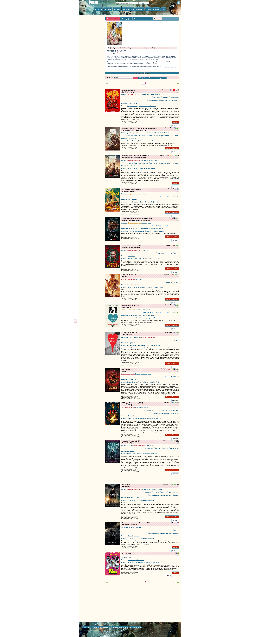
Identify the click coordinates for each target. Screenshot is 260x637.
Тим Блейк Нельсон (133, 231)
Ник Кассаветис (154, 258)
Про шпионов (174, 448)
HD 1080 (165, 97)
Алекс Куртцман (174, 495)
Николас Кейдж (132, 258)
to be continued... (173, 197)
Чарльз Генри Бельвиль (136, 560)
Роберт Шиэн (142, 562)
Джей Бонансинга (173, 100)
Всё (136, 73)
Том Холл (140, 315)
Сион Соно (131, 256)
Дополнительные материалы (131, 527)
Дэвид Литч (131, 451)
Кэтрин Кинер (131, 318)
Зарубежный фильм (133, 94)
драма (144, 194)
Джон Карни (133, 315)
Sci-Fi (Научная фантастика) (159, 135)
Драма (129, 133)
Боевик (123, 94)
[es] (174, 90)
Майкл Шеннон (145, 418)
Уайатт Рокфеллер (134, 285)
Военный (124, 194)
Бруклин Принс (159, 287)
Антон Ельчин (131, 345)
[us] (170, 90)
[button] (135, 78)
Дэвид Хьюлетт (145, 231)
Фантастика (159, 133)
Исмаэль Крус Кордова (145, 287)
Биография (125, 337)
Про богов (176, 492)
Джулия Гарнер (154, 318)
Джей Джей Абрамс (142, 345)
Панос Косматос (134, 228)
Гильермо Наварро (157, 228)
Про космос (175, 135)
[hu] (174, 155)
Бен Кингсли (151, 106)
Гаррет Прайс (132, 343)
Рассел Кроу (137, 500)
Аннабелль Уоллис (148, 500)
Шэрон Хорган (149, 315)
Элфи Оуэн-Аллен (157, 202)
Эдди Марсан (153, 454)
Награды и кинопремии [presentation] (142, 19)
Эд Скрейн (141, 141)
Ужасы (144, 223)
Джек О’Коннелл (145, 202)
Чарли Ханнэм (150, 168)
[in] (178, 553)
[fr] (171, 369)
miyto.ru (95, 3)
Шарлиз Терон (131, 454)
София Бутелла (132, 106)
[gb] (172, 90)
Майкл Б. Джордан (133, 418)
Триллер (157, 94)
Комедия (143, 94)
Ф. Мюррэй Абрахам (158, 231)
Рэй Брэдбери (174, 413)
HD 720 (145, 135)
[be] (172, 369)
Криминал (150, 94)
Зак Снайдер (132, 138)
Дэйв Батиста (142, 106)
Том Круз (130, 500)
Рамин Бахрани (133, 416)
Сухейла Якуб (154, 382)
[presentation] (157, 18)
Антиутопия (164, 410)
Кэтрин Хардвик (145, 228)
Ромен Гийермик (143, 382)
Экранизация (175, 97)
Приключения (150, 133)
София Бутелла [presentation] (113, 19)
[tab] (113, 19)
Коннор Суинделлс (133, 202)
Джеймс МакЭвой (143, 454)
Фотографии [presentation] (126, 19)
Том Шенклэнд (132, 199)
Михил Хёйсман (151, 141)
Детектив (124, 223)
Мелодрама (146, 310)
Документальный (135, 337)
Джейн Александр (142, 318)
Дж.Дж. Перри (132, 103)
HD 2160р (157, 97)
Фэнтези (166, 133)
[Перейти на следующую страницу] (178, 83)
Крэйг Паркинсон (153, 562)
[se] (170, 155)
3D (169, 492)
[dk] (172, 155)
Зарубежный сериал (134, 194)
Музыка (137, 374)
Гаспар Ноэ (132, 379)
